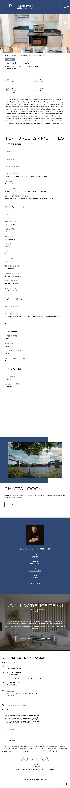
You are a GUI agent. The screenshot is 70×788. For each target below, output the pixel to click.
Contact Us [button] (25, 639)
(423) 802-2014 (35, 564)
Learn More (45, 639)
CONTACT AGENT (35, 583)
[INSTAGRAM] (27, 759)
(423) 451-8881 (12, 674)
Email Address (8, 710)
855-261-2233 (12, 684)
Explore (12, 504)
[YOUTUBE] (42, 759)
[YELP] (37, 759)
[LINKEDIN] (32, 759)
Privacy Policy (27, 722)
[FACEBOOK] (23, 759)
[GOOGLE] (47, 759)
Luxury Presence (47, 769)
